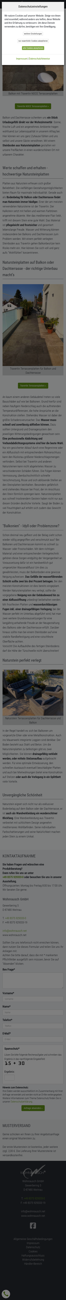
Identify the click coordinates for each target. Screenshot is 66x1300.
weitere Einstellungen (33, 34)
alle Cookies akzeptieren (33, 48)
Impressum (21, 58)
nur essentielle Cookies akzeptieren (33, 41)
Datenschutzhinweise (39, 58)
